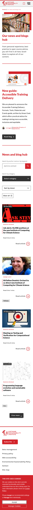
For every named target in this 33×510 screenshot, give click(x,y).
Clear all (6, 196)
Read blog (8, 137)
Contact (5, 466)
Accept (14, 502)
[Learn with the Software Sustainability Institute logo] (10, 3)
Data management (9, 450)
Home (4, 9)
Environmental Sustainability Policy (16, 462)
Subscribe (8, 442)
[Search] (28, 166)
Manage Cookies (14, 506)
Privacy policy (7, 454)
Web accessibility (9, 458)
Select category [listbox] (10, 179)
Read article (20, 244)
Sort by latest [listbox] (9, 188)
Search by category (8, 174)
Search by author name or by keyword (14, 161)
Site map (5, 470)
